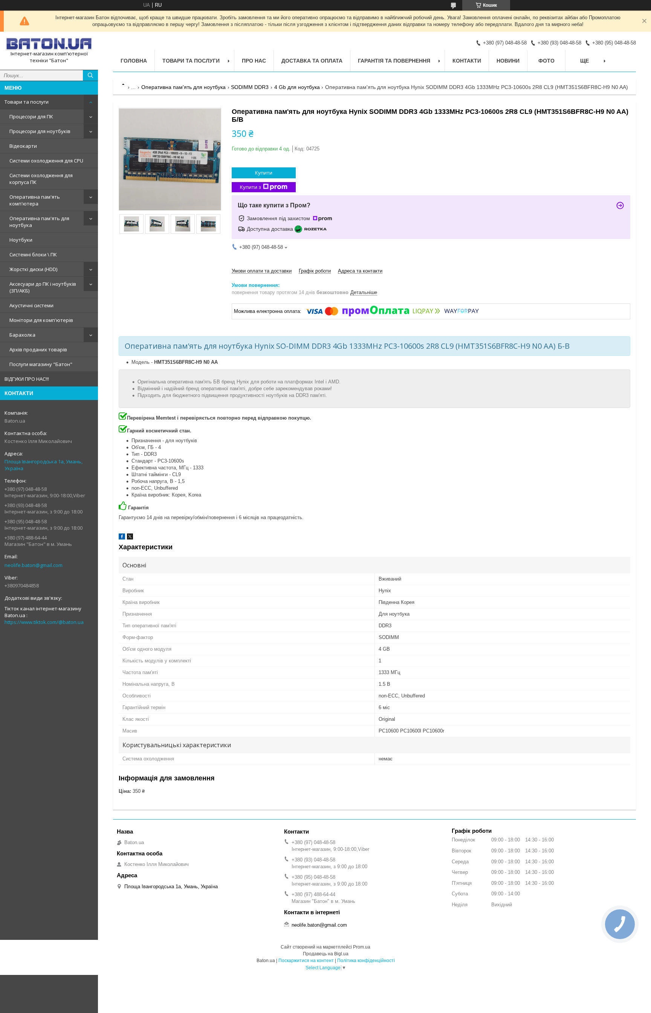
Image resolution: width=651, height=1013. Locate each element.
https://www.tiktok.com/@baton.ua (44, 622)
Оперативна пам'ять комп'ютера (34, 200)
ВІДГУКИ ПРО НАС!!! (27, 378)
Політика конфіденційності (366, 960)
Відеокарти (23, 146)
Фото (546, 61)
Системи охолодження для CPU (46, 160)
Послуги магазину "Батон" (40, 364)
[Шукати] (90, 75)
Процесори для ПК (31, 116)
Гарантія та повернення (394, 61)
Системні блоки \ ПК (33, 254)
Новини (508, 61)
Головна (134, 61)
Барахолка (22, 334)
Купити (263, 172)
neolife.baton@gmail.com (34, 565)
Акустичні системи (31, 305)
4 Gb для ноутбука (297, 87)
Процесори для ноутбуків (39, 131)
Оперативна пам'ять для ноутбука (39, 221)
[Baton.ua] (49, 44)
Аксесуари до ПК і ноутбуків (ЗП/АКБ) (42, 287)
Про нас (254, 61)
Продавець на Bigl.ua (325, 953)
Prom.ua (361, 947)
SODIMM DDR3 (250, 87)
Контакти (466, 61)
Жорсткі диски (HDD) (33, 269)
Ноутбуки (20, 239)
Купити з (250, 187)
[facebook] (122, 538)
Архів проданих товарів (38, 349)
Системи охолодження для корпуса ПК (41, 178)
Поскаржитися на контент (306, 960)
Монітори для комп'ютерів (41, 320)
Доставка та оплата (311, 61)
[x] (130, 538)
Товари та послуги (27, 101)
